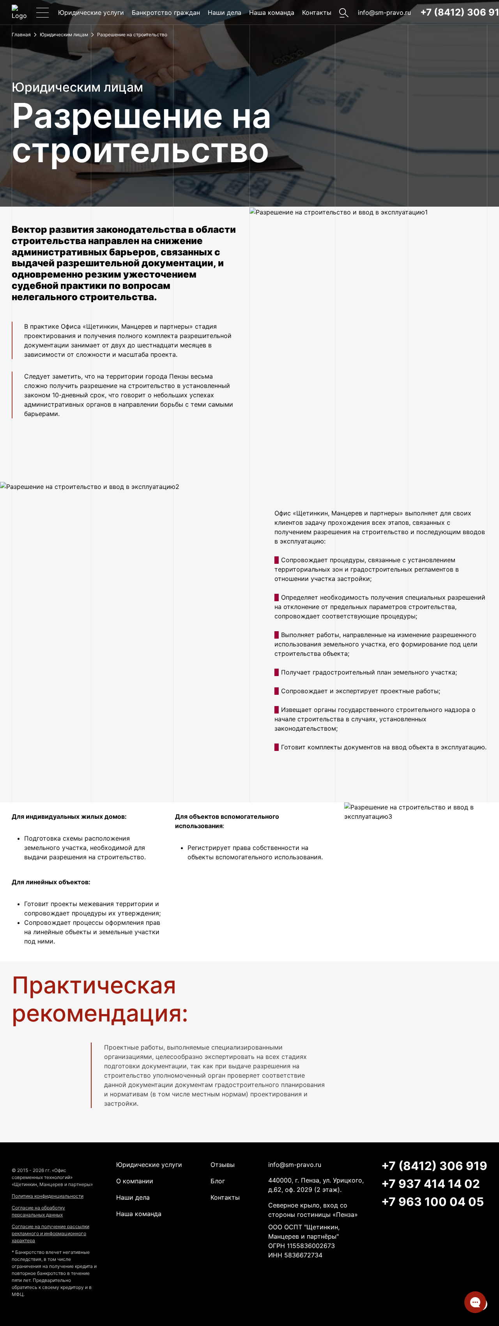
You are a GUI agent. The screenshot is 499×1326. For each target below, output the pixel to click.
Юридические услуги (91, 12)
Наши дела (224, 12)
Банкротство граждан (166, 12)
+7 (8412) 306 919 (434, 1166)
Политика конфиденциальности (47, 1196)
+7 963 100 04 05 (432, 1201)
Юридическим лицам (64, 34)
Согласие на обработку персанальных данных (38, 1211)
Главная (21, 34)
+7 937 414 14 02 (430, 1184)
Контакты (316, 12)
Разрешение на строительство (132, 34)
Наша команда (271, 12)
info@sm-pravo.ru (384, 12)
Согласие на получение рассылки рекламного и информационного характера (50, 1233)
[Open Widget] (475, 1302)
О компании (134, 1181)
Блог (218, 1181)
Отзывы (223, 1164)
